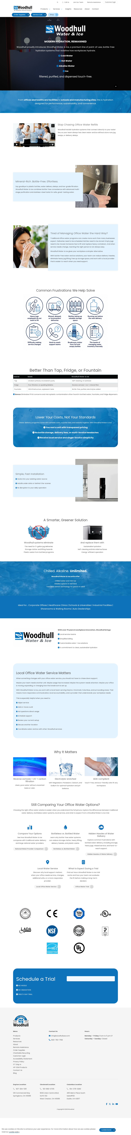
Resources (78, 9)
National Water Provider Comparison (29, 849)
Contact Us (17, 1070)
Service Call (37, 15)
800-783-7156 (57, 1040)
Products (44, 9)
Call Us (66, 2)
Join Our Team (78, 2)
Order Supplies (19, 15)
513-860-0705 (48, 1089)
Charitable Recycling (21, 1053)
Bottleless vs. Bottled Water (64, 849)
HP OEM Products (20, 1067)
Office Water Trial (82, 887)
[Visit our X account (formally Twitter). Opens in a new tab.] (110, 1104)
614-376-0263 (75, 1089)
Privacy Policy (18, 1061)
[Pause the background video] (116, 86)
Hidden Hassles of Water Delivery (99, 854)
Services (56, 9)
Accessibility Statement (22, 1059)
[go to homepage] (26, 9)
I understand (106, 1130)
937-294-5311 (21, 1089)
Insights (68, 9)
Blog (15, 1073)
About (87, 9)
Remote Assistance (94, 2)
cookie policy (14, 1132)
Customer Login (19, 1056)
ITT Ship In (17, 1064)
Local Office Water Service (46, 887)
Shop (52, 15)
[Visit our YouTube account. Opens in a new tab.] (117, 1104)
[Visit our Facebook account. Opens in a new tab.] (106, 1104)
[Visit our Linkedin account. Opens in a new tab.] (113, 1104)
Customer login (110, 2)
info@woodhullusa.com (60, 1036)
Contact (95, 9)
